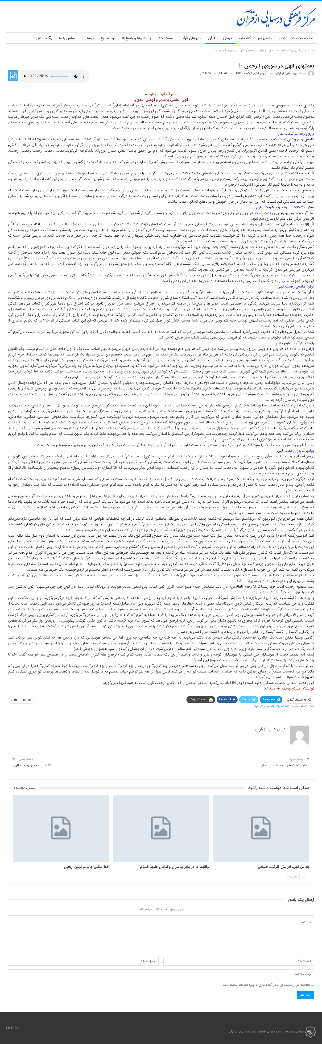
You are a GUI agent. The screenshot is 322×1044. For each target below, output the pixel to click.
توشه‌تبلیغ (107, 38)
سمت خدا (165, 38)
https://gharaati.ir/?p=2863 (271, 706)
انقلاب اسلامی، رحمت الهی (32, 765)
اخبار (281, 38)
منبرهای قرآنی (190, 38)
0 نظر (204, 73)
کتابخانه (245, 38)
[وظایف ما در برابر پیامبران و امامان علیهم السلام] (161, 828)
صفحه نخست (303, 38)
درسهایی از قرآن (220, 38)
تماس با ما (67, 38)
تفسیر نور (265, 38)
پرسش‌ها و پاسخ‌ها (136, 38)
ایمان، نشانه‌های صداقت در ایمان (284, 765)
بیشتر (89, 38)
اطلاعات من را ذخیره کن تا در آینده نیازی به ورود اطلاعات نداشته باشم (266, 984)
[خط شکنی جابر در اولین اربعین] (61, 828)
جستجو (41, 38)
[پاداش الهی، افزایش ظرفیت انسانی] (261, 828)
